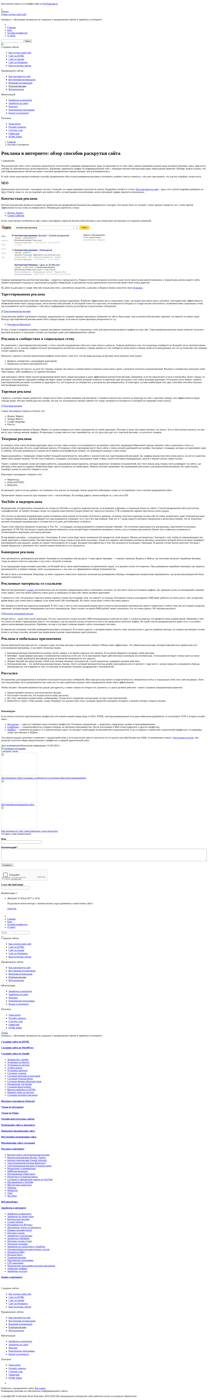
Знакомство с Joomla (17, 1059)
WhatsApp (12, 1190)
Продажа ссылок (16, 1233)
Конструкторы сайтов (20, 65)
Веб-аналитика (16, 89)
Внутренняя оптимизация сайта (17, 804)
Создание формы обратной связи (24, 1081)
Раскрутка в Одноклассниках (22, 1176)
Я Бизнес (138, 287)
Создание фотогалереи (19, 1087)
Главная (11, 27)
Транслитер (15, 123)
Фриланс (13, 106)
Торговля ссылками (17, 1244)
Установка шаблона (17, 1070)
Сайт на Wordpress (18, 62)
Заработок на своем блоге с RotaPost (26, 1246)
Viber (10, 1193)
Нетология (12, 724)
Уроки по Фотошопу (12, 1107)
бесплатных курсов (183, 737)
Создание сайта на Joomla (15, 1053)
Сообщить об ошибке (15, 748)
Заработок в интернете (20, 100)
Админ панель (14, 1067)
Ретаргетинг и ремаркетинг (21, 1168)
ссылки (30, 590)
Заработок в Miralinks (18, 1238)
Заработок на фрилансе (19, 1213)
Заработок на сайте (18, 103)
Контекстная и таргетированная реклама (28, 1154)
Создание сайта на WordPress (17, 1047)
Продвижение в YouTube (20, 1182)
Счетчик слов (16, 130)
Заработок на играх (17, 1271)
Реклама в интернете (12, 1149)
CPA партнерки (15, 1263)
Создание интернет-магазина (22, 1095)
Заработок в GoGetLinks (19, 1235)
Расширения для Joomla (19, 1084)
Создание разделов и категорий (23, 1076)
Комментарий (9, 847)
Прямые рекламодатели (19, 1230)
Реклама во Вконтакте (18, 324)
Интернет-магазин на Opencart (18, 1101)
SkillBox (11, 729)
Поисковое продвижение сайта (18, 1131)
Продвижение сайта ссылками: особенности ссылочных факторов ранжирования (43, 778)
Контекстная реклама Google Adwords (27, 1160)
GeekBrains (13, 727)
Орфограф (14, 133)
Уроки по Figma (10, 1113)
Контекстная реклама (18, 1219)
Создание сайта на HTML (15, 1041)
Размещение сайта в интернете (18, 1125)
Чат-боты (12, 1196)
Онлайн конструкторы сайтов (17, 1119)
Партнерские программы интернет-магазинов (31, 1265)
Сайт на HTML (16, 56)
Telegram (11, 1187)
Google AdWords (15, 215)
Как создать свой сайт (20, 52)
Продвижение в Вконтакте (21, 1174)
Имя (3, 839)
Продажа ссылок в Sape (19, 1241)
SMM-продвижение (17, 1171)
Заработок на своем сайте (20, 1216)
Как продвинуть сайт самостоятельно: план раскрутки (29, 831)
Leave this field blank (12, 884)
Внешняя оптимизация (20, 83)
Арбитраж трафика (17, 1268)
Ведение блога (15, 1254)
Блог (9, 30)
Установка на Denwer (18, 1062)
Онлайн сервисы (17, 127)
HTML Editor (15, 136)
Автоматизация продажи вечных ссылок (28, 1249)
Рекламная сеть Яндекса (19, 1224)
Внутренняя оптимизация (22, 79)
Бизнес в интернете (19, 113)
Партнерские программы (22, 110)
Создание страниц (16, 1073)
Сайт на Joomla (16, 59)
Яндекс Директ (15, 213)
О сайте (11, 35)
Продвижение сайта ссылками (18, 1143)
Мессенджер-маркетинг (19, 1185)
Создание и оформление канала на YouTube (30, 1179)
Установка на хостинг (18, 1065)
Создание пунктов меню (20, 1078)
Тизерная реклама (16, 1257)
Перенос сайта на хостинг (20, 1092)
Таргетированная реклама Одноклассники (29, 1165)
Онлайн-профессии (17, 33)
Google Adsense (15, 1222)
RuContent (40, 1388)
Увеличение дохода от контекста (24, 1227)
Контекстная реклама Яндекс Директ (26, 1157)
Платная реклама (17, 86)
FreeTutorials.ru (50, 3)
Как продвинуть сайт (20, 76)
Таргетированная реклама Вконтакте (26, 1163)
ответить (11, 908)
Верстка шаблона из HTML (21, 1089)
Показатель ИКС (16, 1252)
